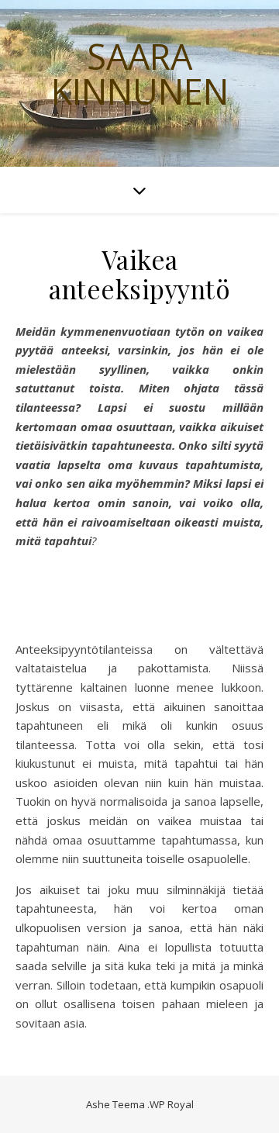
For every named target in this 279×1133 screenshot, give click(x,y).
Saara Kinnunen (140, 74)
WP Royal (172, 1104)
